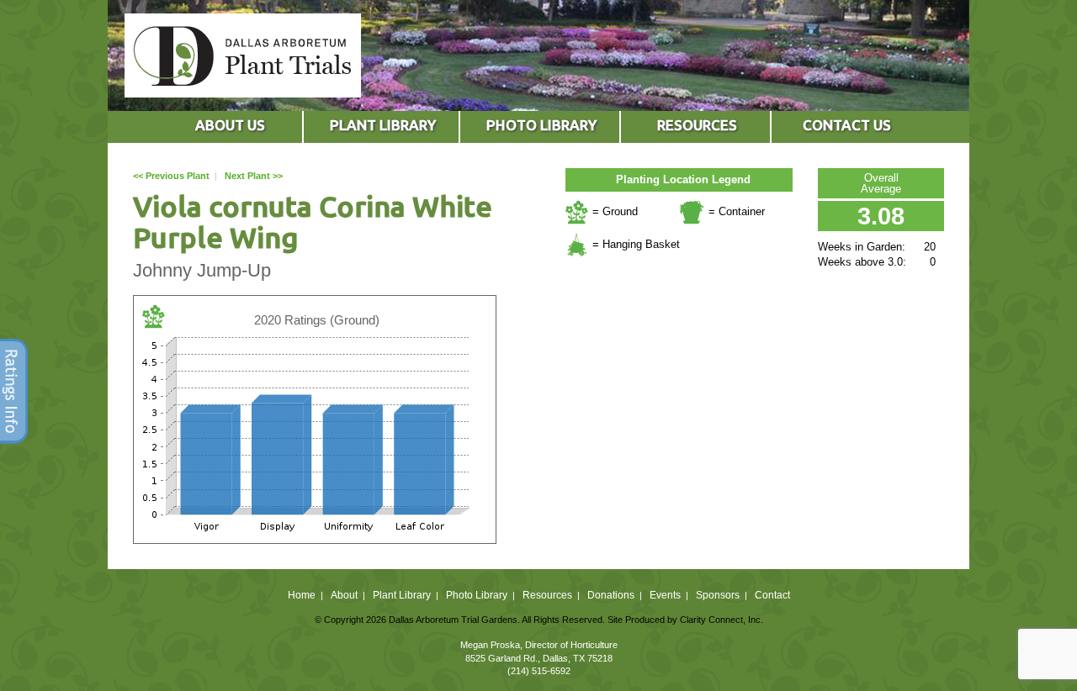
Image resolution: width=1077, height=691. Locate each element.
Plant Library (402, 595)
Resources (547, 595)
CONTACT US (847, 125)
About (344, 595)
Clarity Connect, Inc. (721, 620)
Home (302, 595)
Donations (610, 595)
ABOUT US (230, 125)
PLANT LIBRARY (383, 125)
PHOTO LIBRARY (541, 125)
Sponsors (718, 595)
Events (665, 595)
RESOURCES (697, 125)
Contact (772, 595)
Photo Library (476, 595)
